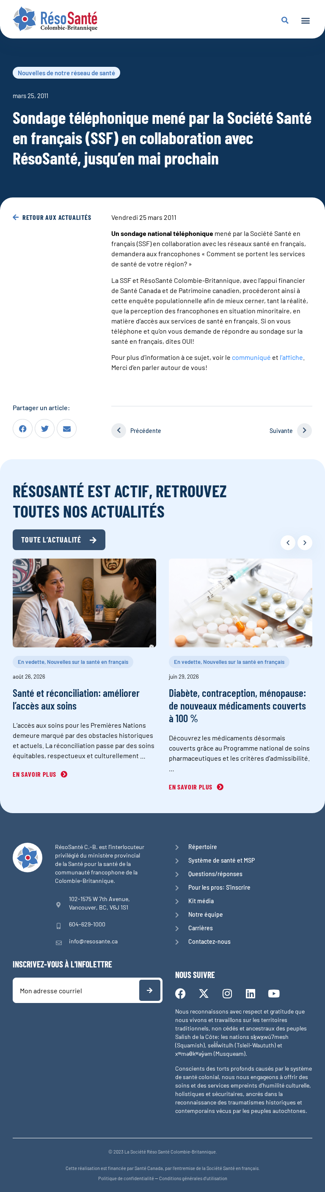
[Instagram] (227, 993)
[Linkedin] (250, 993)
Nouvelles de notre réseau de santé (66, 73)
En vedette (31, 661)
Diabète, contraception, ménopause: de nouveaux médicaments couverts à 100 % (237, 705)
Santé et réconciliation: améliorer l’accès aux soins (76, 699)
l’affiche (291, 357)
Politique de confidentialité (126, 1178)
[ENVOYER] (149, 990)
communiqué (251, 357)
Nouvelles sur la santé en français (87, 661)
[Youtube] (273, 993)
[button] (305, 20)
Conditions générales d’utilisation (193, 1178)
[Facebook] (180, 993)
